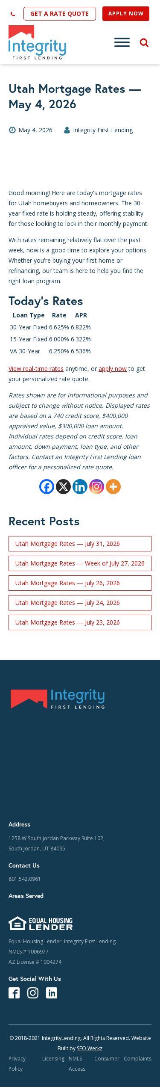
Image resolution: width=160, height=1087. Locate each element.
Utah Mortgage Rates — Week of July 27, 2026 (80, 563)
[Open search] (141, 42)
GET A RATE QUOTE (59, 13)
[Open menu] (122, 42)
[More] (113, 486)
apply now (113, 368)
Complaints (137, 1058)
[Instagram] (96, 486)
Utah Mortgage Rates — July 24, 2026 (67, 602)
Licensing (53, 1058)
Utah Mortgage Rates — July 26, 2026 (67, 583)
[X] (63, 486)
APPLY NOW (126, 13)
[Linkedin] (80, 486)
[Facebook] (46, 486)
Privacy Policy (17, 1063)
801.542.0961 (25, 879)
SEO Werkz (89, 1048)
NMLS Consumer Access (94, 1063)
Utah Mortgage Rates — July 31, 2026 (67, 543)
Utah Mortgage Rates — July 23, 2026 (67, 622)
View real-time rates (36, 368)
